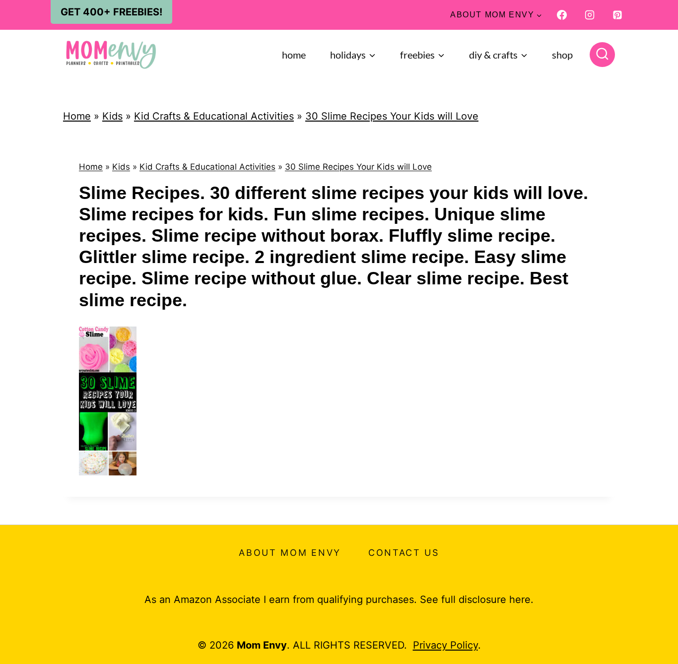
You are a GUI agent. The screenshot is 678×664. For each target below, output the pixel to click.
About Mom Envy (290, 552)
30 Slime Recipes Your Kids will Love (391, 116)
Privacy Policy (445, 645)
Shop (562, 55)
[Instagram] (590, 15)
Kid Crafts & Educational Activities (214, 116)
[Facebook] (562, 15)
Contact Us (403, 552)
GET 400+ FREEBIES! (111, 12)
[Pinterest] (617, 15)
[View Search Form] (602, 54)
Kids (112, 116)
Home (294, 55)
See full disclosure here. (477, 599)
